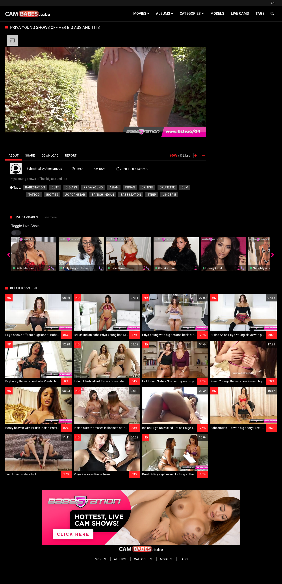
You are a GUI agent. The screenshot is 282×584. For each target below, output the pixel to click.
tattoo (34, 194)
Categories (143, 559)
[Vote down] (203, 155)
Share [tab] (30, 155)
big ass (71, 187)
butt (55, 187)
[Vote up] (195, 155)
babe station (131, 194)
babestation (35, 187)
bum (185, 187)
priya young (93, 187)
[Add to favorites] (58, 297)
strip (152, 194)
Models (166, 559)
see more (50, 217)
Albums (120, 559)
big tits (52, 194)
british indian (103, 194)
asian (113, 187)
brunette (167, 187)
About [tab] (14, 155)
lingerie (169, 194)
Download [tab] (49, 155)
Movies (100, 559)
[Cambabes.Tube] (27, 13)
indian (130, 187)
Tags (183, 559)
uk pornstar (75, 194)
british (147, 187)
